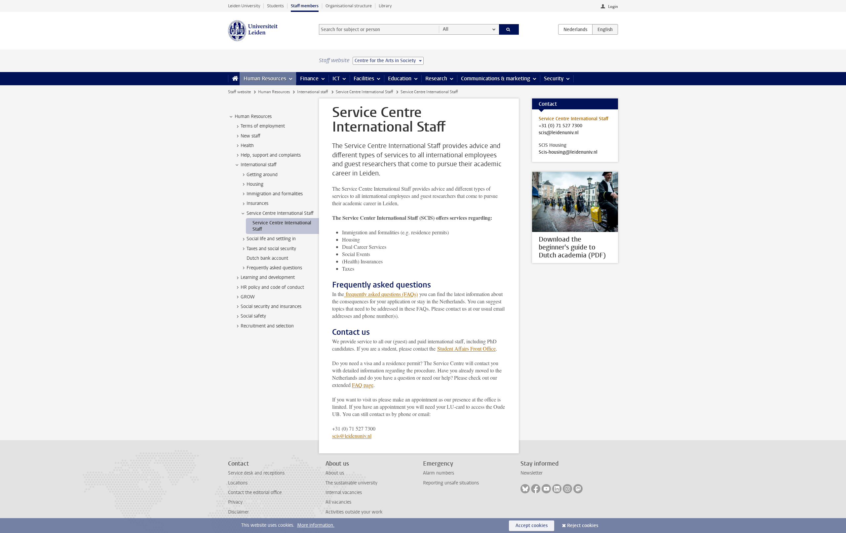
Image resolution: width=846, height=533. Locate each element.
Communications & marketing (495, 78)
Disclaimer (238, 512)
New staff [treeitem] (250, 136)
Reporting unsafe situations (451, 483)
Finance (309, 78)
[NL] (575, 29)
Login (613, 6)
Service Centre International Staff (364, 92)
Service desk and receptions (256, 473)
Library (385, 6)
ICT (336, 78)
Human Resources (265, 78)
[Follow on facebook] (535, 488)
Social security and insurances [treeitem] (271, 306)
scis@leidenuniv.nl (351, 435)
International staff (312, 92)
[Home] (234, 78)
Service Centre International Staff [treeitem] (280, 213)
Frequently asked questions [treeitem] (274, 268)
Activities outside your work (354, 512)
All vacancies (338, 502)
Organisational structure (349, 6)
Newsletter (531, 473)
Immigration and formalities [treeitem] (275, 194)
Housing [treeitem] (255, 184)
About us (335, 473)
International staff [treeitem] (259, 165)
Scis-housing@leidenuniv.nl (568, 152)
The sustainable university (351, 483)
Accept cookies (532, 525)
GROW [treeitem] (248, 297)
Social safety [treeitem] (253, 316)
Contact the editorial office (255, 492)
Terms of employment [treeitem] (263, 126)
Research (436, 78)
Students (275, 6)
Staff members (305, 6)
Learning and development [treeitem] (268, 277)
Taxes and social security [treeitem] (271, 249)
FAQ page (362, 384)
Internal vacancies (344, 492)
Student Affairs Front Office (466, 348)
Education (399, 78)
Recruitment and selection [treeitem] (267, 326)
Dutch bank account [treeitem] (267, 258)
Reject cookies (582, 525)
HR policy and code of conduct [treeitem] (272, 287)
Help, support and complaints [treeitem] (271, 155)
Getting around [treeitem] (262, 174)
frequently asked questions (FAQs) (382, 293)
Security (553, 78)
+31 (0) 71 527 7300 (560, 126)
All (445, 29)
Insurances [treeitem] (257, 203)
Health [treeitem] (247, 145)
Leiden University (244, 6)
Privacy (235, 502)
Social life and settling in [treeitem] (271, 239)
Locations (238, 483)
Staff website (239, 92)
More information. (315, 525)
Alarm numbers (438, 473)
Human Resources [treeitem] (253, 116)
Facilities (364, 78)
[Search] (509, 29)
